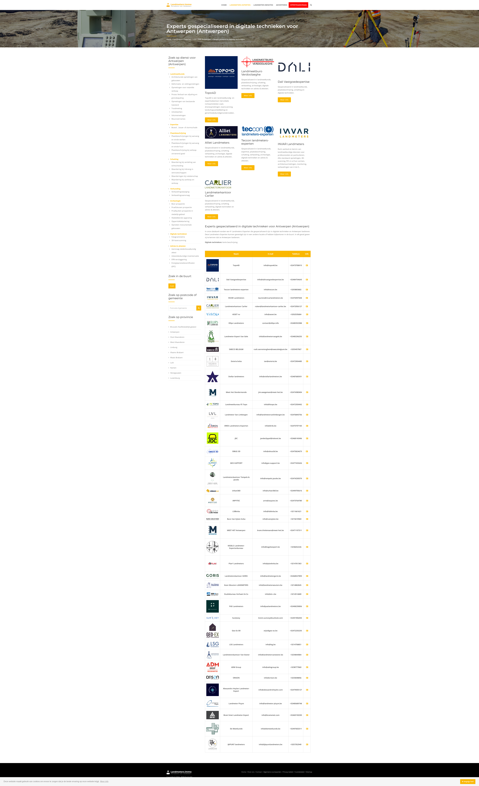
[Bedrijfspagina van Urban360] (307, 490)
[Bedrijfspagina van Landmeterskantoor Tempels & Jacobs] (307, 478)
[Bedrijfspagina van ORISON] (307, 678)
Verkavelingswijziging (180, 192)
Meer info (211, 120)
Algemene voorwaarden (272, 772)
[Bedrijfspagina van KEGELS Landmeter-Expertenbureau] (307, 547)
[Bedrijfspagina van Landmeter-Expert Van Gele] (307, 336)
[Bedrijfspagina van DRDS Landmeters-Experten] (307, 426)
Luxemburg (175, 378)
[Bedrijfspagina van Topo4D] (212, 265)
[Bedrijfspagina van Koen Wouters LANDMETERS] (307, 585)
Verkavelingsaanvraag (181, 195)
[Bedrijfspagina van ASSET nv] (307, 314)
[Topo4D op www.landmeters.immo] (221, 72)
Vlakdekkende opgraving (182, 218)
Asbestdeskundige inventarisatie (185, 256)
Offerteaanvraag (298, 5)
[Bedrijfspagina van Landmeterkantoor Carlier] (212, 306)
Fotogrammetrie (178, 237)
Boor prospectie (178, 204)
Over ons (251, 772)
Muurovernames (178, 119)
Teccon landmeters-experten (255, 142)
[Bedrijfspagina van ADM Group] (307, 667)
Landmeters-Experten (240, 5)
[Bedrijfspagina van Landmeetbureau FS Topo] (307, 404)
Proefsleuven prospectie (182, 207)
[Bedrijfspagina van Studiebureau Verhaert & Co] (307, 594)
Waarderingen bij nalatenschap (185, 176)
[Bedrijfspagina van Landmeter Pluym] (307, 703)
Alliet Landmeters (217, 142)
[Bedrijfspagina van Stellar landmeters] (307, 376)
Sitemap (309, 772)
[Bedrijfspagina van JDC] (307, 438)
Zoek (172, 286)
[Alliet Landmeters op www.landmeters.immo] (221, 132)
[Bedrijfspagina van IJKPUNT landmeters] (307, 744)
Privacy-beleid (288, 772)
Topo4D (210, 93)
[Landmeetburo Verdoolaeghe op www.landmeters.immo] (257, 61)
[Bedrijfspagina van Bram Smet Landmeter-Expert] (307, 715)
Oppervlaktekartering (180, 221)
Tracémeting (177, 108)
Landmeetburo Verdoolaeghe (251, 73)
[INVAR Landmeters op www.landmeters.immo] (294, 133)
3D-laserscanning (179, 240)
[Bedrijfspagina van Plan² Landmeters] (307, 563)
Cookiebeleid (299, 772)
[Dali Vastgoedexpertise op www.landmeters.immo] (294, 67)
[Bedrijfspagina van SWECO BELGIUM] (307, 349)
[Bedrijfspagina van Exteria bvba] (307, 361)
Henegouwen (175, 373)
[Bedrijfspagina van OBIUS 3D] (212, 451)
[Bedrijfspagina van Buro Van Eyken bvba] (307, 519)
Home (224, 5)
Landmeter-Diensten (263, 5)
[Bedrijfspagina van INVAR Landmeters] (212, 298)
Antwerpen (175, 332)
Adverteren (281, 5)
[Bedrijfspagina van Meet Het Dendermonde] (307, 392)
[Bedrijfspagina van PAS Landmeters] (307, 606)
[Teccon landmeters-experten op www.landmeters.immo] (257, 131)
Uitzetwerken (177, 112)
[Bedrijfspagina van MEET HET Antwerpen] (307, 530)
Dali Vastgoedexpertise (293, 81)
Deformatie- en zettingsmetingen (185, 84)
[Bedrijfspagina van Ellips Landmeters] (307, 323)
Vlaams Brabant (176, 352)
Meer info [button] (104, 781)
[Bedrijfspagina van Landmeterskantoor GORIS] (307, 576)
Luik (172, 362)
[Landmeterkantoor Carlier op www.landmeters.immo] (218, 184)
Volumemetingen (179, 115)
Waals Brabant (176, 357)
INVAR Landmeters (291, 144)
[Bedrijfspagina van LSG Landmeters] (307, 644)
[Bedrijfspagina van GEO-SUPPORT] (307, 463)
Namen (173, 368)
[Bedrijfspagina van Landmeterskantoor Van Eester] (307, 655)
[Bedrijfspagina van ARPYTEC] (307, 500)
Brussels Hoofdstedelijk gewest (183, 327)
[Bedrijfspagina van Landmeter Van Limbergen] (307, 414)
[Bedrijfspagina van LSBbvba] (307, 511)
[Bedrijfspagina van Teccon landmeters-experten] (212, 289)
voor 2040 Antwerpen (202, 39)
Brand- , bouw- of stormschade (184, 127)
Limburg (173, 347)
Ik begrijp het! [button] (468, 782)
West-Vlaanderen (177, 342)
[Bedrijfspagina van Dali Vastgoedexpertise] (212, 279)
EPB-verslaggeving (179, 259)
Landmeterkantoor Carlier (218, 194)
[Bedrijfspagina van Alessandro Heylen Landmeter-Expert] (307, 690)
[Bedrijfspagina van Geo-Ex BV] (307, 630)
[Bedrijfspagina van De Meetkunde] (307, 728)
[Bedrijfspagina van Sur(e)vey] (307, 618)
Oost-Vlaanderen (177, 337)
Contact (259, 772)
